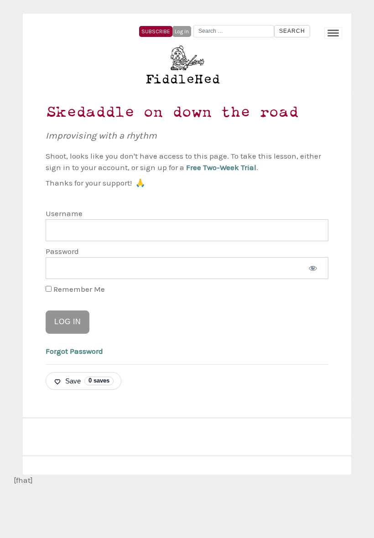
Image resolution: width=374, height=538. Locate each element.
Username (64, 213)
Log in (182, 31)
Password (62, 251)
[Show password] (312, 268)
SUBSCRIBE (155, 31)
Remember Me (78, 289)
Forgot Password (74, 351)
